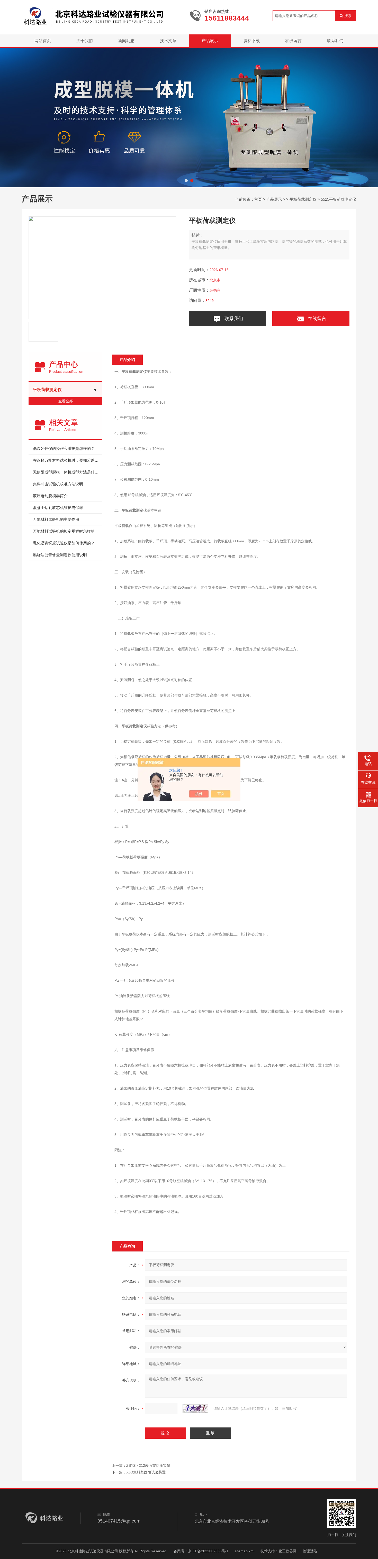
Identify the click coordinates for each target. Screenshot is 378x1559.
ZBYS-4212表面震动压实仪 (148, 1465)
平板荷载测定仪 (303, 199)
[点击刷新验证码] (195, 1408)
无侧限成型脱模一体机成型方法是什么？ (67, 472)
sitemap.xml (244, 1551)
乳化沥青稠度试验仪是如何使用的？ (64, 543)
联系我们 (335, 41)
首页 (258, 199)
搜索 (348, 16)
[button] (186, 180)
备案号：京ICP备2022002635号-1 (201, 1551)
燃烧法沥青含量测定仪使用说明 (60, 555)
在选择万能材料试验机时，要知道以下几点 (67, 460)
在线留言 (293, 41)
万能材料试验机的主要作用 (56, 519)
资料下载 (252, 41)
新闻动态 (126, 41)
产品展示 (210, 41)
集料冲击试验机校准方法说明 (58, 484)
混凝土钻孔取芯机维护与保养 (58, 507)
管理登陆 (310, 1551)
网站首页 (42, 41)
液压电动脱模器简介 (50, 496)
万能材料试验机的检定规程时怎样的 (64, 531)
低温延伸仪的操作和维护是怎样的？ (64, 448)
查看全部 (65, 401)
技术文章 (168, 41)
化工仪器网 (287, 1551)
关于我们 (84, 41)
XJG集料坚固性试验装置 (146, 1472)
